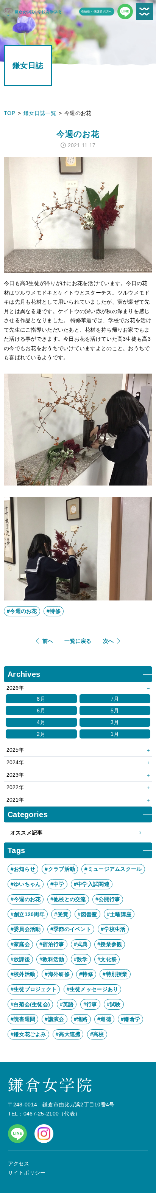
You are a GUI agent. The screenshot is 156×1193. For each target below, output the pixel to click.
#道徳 (104, 1019)
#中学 (57, 884)
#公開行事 (107, 899)
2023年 (15, 775)
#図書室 (87, 914)
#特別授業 (115, 974)
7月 (115, 699)
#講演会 (54, 1019)
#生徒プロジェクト (34, 989)
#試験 (114, 1004)
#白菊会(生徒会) (30, 1004)
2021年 (15, 800)
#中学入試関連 (91, 884)
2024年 (15, 762)
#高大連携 (68, 1034)
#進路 (81, 1019)
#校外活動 (23, 974)
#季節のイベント (70, 929)
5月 (115, 710)
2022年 (15, 787)
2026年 (15, 688)
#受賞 (61, 914)
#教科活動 (51, 959)
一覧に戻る (77, 641)
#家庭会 (20, 944)
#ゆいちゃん (26, 884)
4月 (41, 722)
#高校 (97, 1034)
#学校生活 (113, 929)
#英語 (67, 1004)
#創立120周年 (28, 914)
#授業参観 (109, 944)
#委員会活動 (26, 929)
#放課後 (20, 959)
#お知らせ (23, 869)
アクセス (19, 1163)
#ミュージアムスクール (113, 869)
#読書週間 (23, 1019)
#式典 (81, 944)
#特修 (54, 611)
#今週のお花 (22, 611)
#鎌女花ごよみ (28, 1034)
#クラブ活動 (60, 869)
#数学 (81, 959)
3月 (115, 722)
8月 (41, 699)
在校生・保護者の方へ (96, 11)
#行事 (90, 1004)
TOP (9, 113)
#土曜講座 (119, 914)
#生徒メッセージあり (93, 989)
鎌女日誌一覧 (39, 113)
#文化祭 (107, 959)
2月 (41, 734)
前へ (47, 641)
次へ (108, 641)
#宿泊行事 (51, 944)
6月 (41, 710)
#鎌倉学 (130, 1019)
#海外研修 (57, 974)
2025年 (15, 750)
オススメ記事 (26, 833)
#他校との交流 (68, 899)
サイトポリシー (27, 1173)
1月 (115, 734)
